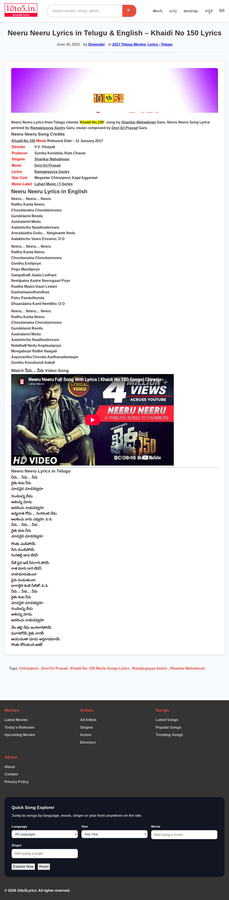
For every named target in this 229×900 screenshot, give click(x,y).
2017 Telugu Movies (129, 44)
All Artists (88, 720)
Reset (44, 866)
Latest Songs (167, 720)
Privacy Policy (16, 782)
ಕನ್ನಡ (208, 11)
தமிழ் (173, 11)
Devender (96, 44)
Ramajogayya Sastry (52, 172)
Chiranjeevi (28, 668)
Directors (88, 742)
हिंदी (222, 11)
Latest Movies (16, 720)
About (9, 767)
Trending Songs (169, 735)
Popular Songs (168, 727)
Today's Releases (19, 727)
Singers (86, 727)
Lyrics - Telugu (160, 44)
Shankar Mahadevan (51, 159)
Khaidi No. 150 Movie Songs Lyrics (99, 668)
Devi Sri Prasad (47, 165)
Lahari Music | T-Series (53, 184)
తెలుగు (158, 11)
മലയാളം (191, 11)
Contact (11, 774)
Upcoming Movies (19, 735)
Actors (85, 735)
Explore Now (23, 866)
